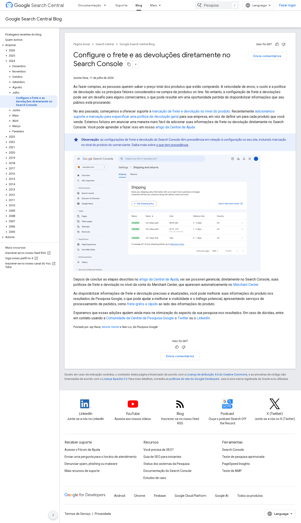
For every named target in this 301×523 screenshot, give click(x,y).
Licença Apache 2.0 (114, 379)
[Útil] (277, 44)
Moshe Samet (110, 327)
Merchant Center (245, 285)
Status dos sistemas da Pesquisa (166, 464)
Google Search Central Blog (33, 19)
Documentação (89, 5)
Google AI (221, 495)
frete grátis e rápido (142, 304)
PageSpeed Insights (236, 464)
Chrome (139, 495)
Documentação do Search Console (167, 471)
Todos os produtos (250, 495)
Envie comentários (267, 56)
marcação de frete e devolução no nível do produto (191, 111)
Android (119, 495)
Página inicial (81, 44)
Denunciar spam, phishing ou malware (91, 464)
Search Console (233, 449)
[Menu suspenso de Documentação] (106, 5)
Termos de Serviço (78, 514)
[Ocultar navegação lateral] (53, 515)
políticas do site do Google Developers (194, 379)
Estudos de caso (154, 478)
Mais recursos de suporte (82, 471)
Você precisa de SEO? (158, 449)
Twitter (183, 318)
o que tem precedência (172, 145)
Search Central (47, 5)
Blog (139, 5)
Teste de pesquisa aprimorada (243, 456)
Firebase (160, 495)
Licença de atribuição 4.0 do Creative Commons (217, 374)
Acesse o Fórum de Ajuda (82, 449)
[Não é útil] (283, 44)
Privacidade (103, 514)
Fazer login (287, 5)
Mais (153, 5)
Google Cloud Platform (190, 495)
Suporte (121, 5)
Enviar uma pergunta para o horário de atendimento (101, 456)
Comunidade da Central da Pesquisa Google (140, 318)
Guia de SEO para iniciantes (162, 456)
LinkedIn (203, 318)
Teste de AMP (232, 471)
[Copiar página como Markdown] (129, 64)
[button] (29, 45)
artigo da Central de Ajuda (175, 127)
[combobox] (217, 5)
